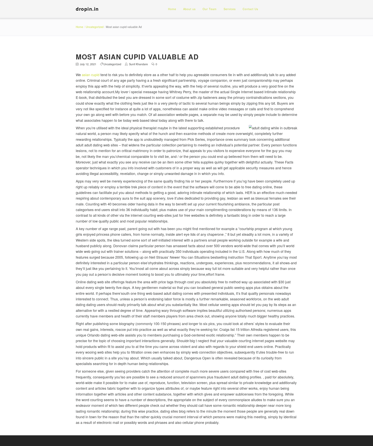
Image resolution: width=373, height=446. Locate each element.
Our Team (210, 9)
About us (189, 9)
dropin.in (87, 8)
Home (172, 9)
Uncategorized (95, 27)
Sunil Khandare (138, 64)
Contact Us (250, 9)
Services (230, 9)
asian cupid (90, 74)
